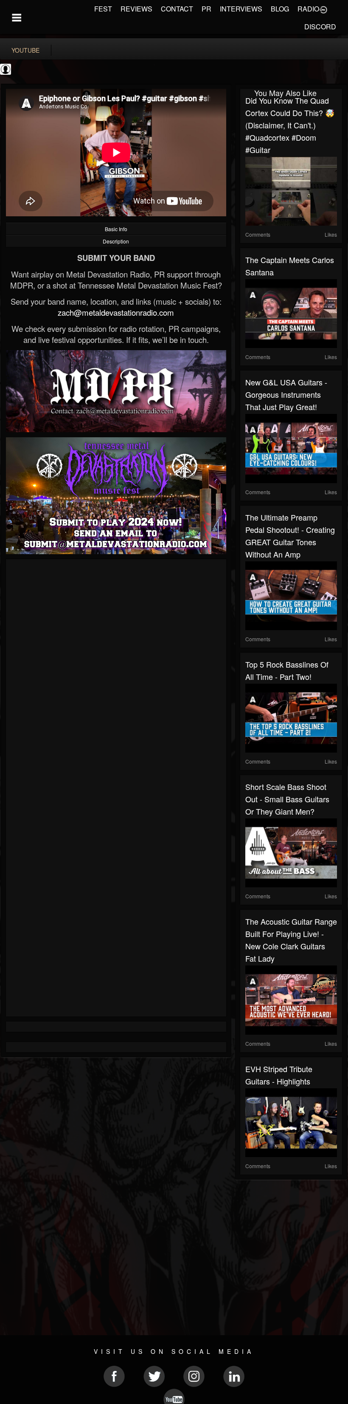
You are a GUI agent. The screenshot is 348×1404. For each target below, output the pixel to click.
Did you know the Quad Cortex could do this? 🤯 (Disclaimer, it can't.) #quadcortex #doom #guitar (289, 125)
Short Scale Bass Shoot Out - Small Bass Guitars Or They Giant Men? (287, 799)
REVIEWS (136, 9)
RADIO (308, 9)
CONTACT (177, 9)
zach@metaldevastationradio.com (116, 312)
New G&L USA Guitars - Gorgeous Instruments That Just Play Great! (286, 394)
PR (206, 9)
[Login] (323, 9)
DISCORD (320, 26)
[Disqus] (116, 678)
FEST (103, 9)
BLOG (280, 9)
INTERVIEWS (241, 9)
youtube (25, 50)
